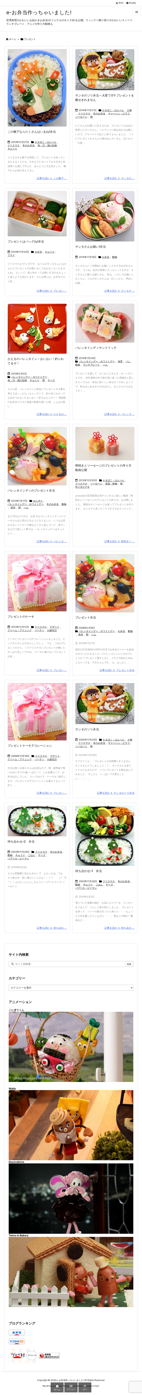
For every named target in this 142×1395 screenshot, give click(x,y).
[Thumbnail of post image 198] (104, 583)
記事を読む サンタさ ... (119, 290)
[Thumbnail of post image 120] (37, 711)
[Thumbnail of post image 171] (37, 821)
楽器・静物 (111, 483)
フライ (11, 255)
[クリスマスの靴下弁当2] (37, 88)
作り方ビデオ (82, 486)
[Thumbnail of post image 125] (37, 456)
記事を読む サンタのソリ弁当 (115, 792)
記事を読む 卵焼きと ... (119, 541)
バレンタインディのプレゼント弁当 (31, 490)
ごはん (31, 855)
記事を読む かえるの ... (52, 414)
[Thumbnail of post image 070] (104, 216)
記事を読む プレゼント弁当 (117, 670)
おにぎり (38, 500)
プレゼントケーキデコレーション (30, 745)
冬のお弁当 (29, 145)
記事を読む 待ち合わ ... (52, 927)
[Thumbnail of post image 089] (104, 443)
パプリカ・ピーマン (18, 858)
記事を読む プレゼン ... (52, 290)
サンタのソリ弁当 (87, 729)
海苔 (120, 361)
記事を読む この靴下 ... (52, 178)
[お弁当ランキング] (49, 1355)
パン (128, 361)
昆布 (13, 507)
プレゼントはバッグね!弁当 (26, 241)
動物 (114, 256)
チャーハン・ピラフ (119, 113)
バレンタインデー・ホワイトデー (29, 376)
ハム (105, 364)
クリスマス (14, 145)
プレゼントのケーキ (21, 616)
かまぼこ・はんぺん (45, 142)
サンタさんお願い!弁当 (90, 246)
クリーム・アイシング (20, 630)
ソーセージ (81, 116)
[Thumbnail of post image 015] (104, 836)
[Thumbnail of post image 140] (37, 214)
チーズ (51, 380)
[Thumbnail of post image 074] (37, 583)
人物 (129, 110)
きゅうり (12, 148)
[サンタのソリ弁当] (104, 69)
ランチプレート (91, 364)
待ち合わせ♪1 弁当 (88, 871)
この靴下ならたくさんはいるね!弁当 (32, 131)
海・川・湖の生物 (47, 145)
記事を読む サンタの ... (119, 178)
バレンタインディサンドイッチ (96, 348)
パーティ (39, 630)
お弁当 (38, 251)
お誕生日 (52, 630)
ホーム (12, 39)
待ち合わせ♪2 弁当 (21, 841)
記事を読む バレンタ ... (119, 414)
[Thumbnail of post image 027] (37, 329)
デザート (54, 626)
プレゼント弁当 (85, 617)
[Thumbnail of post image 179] (104, 323)
